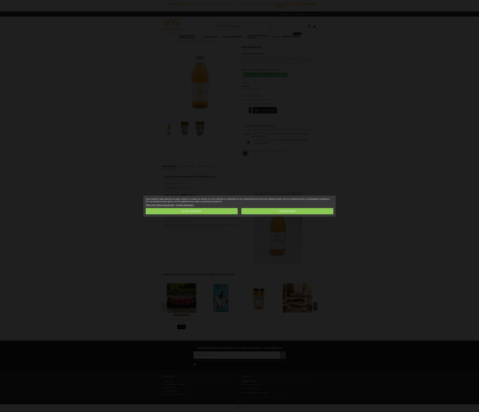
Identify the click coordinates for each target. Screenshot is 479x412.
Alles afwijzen (191, 211)
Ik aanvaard (287, 211)
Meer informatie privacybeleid (160, 205)
